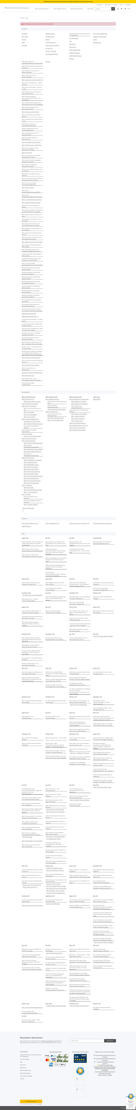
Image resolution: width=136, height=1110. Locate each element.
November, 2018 (50, 634)
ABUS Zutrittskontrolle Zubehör (77, 430)
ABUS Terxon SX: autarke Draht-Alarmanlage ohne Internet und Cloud (32, 555)
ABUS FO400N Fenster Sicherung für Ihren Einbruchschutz (31, 92)
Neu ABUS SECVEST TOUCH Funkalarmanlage (53, 717)
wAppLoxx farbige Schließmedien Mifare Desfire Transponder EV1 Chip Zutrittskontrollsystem (31, 679)
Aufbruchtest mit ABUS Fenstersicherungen (75, 804)
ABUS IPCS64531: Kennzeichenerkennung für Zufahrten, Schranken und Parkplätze (56, 574)
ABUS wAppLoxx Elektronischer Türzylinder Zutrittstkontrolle (30, 822)
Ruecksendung (97, 42)
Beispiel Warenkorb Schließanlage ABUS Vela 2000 (31, 287)
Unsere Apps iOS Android (52, 45)
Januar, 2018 (96, 668)
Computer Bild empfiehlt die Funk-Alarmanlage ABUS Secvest (78, 638)
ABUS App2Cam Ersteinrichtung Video (56, 888)
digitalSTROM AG (26, 526)
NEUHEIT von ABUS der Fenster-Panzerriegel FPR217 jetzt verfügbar (55, 685)
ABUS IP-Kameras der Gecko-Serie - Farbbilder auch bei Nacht (31, 583)
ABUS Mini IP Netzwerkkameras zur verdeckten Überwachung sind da (102, 887)
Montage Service (50, 36)
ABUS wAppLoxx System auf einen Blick (32, 242)
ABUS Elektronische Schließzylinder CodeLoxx (78, 410)
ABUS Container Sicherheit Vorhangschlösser (54, 414)
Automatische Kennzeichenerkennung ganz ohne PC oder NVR (32, 617)
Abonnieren (110, 1040)
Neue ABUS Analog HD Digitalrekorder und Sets (32, 881)
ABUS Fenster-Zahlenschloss (31, 469)
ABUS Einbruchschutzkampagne (78, 704)
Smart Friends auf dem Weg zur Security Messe (77, 738)
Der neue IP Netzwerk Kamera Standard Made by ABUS (32, 900)
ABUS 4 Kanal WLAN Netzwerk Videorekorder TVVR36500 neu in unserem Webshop (78, 723)
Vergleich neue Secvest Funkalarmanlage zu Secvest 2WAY (55, 989)
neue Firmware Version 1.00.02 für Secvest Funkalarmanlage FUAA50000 (31, 968)
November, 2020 (26, 593)
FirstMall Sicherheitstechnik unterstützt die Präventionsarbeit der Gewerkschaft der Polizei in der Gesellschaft (79, 991)
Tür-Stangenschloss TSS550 (53, 839)
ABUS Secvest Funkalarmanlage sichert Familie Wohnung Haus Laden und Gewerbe (32, 810)
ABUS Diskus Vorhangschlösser (55, 418)
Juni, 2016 (48, 785)
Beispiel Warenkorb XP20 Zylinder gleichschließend (31, 291)
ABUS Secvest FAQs (27, 152)
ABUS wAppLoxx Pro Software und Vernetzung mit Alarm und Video (31, 224)
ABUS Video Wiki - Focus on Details (55, 890)
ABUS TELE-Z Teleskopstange (31, 483)
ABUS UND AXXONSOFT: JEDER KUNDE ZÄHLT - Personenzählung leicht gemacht (56, 598)
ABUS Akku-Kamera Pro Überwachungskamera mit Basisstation (32, 62)
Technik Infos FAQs (51, 42)
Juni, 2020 (48, 593)
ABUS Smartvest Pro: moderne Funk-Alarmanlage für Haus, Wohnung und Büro (55, 543)
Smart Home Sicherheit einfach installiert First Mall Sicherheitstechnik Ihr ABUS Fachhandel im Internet (103, 718)
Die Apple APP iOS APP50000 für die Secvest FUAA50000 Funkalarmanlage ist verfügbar (79, 999)
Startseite (127, 4)
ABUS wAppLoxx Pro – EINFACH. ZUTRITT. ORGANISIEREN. (30, 600)
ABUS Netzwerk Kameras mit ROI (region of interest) (54, 800)
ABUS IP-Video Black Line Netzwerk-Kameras (31, 115)
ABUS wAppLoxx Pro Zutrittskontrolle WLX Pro (31, 233)
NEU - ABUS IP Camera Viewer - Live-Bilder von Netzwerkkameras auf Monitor (78, 612)
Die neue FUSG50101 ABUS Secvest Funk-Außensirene (102, 673)
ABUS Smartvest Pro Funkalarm (30, 404)
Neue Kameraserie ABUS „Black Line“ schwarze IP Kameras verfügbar (31, 611)
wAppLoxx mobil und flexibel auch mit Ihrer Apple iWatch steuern (32, 238)
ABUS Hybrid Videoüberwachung (32, 451)
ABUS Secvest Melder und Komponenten (28, 368)
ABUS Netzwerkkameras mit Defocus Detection (55, 822)
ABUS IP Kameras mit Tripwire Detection (53, 795)
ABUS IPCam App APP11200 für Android (32, 905)
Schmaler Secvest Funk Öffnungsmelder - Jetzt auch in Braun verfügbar (79, 624)
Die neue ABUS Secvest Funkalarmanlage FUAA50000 (29, 1012)
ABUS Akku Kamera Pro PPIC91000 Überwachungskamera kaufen (102, 542)
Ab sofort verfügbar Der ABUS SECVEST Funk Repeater (56, 701)
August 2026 (25, 538)
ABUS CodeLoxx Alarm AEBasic (79, 414)
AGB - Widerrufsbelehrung (100, 33)
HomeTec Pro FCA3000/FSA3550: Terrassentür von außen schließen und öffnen (56, 673)
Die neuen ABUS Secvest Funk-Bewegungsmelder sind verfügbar (55, 638)
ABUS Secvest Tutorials (28, 187)
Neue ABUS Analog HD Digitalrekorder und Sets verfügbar (56, 862)
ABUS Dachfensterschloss (30, 462)
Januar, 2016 (72, 866)
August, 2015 (72, 896)
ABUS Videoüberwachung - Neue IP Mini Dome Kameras (78, 630)
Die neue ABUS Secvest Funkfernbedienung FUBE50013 (101, 881)
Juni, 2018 (72, 634)
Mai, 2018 (95, 634)
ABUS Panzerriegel (28, 487)
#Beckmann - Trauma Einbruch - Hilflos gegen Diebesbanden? (79, 955)
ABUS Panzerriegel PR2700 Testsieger (56, 886)
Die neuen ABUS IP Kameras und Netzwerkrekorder (54, 900)
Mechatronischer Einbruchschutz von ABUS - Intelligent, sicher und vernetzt (32, 343)
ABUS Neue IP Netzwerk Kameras (55, 870)
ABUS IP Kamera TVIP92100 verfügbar (103, 942)
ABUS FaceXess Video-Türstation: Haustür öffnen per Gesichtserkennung (32, 550)
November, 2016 (26, 734)
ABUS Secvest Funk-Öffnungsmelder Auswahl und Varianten (31, 161)
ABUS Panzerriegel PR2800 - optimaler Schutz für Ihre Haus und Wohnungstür (56, 757)
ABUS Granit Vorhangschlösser (55, 420)
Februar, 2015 (25, 1003)
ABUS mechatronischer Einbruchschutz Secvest (32, 120)
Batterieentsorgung (74, 53)
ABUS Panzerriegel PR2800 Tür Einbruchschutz (30, 138)
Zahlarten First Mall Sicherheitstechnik (32, 372)
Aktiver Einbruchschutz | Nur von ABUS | (56, 738)
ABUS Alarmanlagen (27, 434)
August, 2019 (25, 607)
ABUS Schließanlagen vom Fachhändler (32, 841)
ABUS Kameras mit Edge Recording (55, 836)
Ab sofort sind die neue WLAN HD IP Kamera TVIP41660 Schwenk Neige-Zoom (102, 914)
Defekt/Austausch (50, 33)
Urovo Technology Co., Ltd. (52, 523)
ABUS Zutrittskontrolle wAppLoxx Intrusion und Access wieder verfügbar (79, 678)
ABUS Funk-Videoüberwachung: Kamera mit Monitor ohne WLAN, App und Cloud (56, 559)
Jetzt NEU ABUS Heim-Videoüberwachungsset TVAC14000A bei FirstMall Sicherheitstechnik (102, 907)
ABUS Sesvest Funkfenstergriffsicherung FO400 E (31, 191)
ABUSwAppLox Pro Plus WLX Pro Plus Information (31, 220)
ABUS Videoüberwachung (28, 441)
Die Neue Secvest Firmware (53, 884)
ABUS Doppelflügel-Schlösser (31, 464)
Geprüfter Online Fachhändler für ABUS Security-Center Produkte (32, 329)
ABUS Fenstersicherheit (28, 458)
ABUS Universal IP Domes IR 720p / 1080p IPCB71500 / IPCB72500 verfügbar (79, 876)
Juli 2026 (48, 538)
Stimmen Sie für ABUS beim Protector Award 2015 (79, 950)
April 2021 (72, 579)
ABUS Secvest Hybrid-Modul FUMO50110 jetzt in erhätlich (53, 611)
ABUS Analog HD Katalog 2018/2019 (31, 202)
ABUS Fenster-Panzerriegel (31, 467)
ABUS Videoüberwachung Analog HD (33, 449)
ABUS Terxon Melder (29, 412)
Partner (95, 39)
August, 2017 (25, 712)
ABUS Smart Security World (29, 438)
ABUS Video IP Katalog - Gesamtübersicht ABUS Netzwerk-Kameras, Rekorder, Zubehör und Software (102, 746)
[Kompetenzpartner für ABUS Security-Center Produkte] (105, 1068)
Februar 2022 (25, 579)
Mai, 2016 (71, 785)
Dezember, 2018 (26, 634)
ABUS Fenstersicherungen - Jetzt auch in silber (32, 88)
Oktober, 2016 (49, 734)
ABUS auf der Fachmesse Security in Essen (78, 749)
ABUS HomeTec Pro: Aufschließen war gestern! (79, 881)
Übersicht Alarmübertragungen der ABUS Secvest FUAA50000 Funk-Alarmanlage (55, 975)
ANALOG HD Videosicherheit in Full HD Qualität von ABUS (103, 764)
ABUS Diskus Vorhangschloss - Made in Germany (32, 83)
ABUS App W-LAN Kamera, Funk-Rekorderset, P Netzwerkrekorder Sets (79, 961)
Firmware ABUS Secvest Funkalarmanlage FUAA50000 (100, 950)
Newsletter (99, 4)
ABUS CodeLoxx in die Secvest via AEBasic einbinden (30, 71)
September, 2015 (50, 896)
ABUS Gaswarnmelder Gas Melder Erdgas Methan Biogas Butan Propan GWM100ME (31, 639)
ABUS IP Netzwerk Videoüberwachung (52, 406)
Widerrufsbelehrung (74, 50)
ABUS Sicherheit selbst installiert (30, 365)
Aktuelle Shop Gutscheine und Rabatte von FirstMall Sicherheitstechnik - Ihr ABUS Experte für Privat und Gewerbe (32, 353)
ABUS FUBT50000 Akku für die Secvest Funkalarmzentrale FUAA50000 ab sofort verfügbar (55, 982)
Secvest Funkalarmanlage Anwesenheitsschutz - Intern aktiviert (103, 770)
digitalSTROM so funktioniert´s (30, 316)
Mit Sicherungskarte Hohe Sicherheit (30, 497)
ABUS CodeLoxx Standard (78, 416)
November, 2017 (50, 697)
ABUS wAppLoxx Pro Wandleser (79, 404)
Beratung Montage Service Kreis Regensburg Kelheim (30, 338)
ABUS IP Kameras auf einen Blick (30, 112)
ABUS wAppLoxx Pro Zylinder (78, 401)
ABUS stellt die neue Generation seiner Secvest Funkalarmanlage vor (79, 985)
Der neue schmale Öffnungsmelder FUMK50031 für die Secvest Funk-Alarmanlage (31, 652)
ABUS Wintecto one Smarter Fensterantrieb (29, 430)
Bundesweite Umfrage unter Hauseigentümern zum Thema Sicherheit (54, 844)
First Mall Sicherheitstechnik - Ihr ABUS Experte (32, 320)
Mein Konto (108, 4)
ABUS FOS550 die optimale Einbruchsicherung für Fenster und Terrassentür (31, 98)
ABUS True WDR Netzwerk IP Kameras (32, 199)
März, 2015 (96, 945)
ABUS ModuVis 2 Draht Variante (32, 421)
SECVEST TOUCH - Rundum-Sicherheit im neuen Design (32, 347)
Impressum (72, 44)
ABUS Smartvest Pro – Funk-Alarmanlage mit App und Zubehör (31, 379)
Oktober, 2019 (97, 593)
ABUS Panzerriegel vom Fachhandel (31, 142)
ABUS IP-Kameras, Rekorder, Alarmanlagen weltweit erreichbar (31, 833)
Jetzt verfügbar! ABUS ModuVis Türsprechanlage (54, 589)
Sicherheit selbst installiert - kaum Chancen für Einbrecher (31, 1020)
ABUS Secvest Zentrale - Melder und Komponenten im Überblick (102, 758)
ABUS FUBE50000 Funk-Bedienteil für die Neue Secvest (103, 966)
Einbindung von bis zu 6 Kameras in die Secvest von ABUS (56, 880)
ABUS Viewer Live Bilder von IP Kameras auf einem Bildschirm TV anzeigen (32, 210)
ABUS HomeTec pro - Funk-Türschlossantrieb (53, 789)
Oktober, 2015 (25, 896)
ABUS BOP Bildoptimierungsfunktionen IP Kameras (32, 67)
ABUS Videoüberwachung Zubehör (56, 409)
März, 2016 (25, 866)
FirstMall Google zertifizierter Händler (56, 1006)
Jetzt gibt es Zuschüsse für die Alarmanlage (53, 950)
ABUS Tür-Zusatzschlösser (30, 492)
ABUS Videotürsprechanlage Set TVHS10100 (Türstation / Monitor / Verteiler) (31, 623)
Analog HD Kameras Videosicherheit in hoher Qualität (32, 255)
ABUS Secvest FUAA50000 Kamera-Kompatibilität (55, 875)
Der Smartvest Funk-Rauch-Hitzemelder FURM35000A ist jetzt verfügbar (79, 757)
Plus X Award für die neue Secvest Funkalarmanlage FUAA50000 (102, 955)
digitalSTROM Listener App (29, 313)
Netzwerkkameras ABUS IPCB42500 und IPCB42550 (103, 870)
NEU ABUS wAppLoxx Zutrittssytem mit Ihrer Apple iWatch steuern (32, 673)
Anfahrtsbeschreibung (75, 56)
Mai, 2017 (48, 712)
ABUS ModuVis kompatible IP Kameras (31, 426)
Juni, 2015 (24, 945)
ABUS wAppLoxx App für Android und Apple (32, 215)
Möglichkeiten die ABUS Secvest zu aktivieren (31, 174)
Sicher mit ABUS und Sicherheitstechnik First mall (32, 361)
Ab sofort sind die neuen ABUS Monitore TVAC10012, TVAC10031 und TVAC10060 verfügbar (103, 932)
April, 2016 (96, 785)
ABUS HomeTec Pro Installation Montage (30, 738)
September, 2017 (97, 697)
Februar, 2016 (49, 866)
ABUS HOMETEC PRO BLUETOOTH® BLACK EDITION (55, 583)
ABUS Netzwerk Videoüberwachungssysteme (31, 446)
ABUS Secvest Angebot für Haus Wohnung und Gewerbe (30, 148)
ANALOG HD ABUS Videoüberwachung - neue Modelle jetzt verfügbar (56, 680)
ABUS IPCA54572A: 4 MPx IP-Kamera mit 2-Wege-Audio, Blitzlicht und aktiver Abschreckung (32, 543)
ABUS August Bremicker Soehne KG (102, 523)
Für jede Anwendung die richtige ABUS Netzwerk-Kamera (32, 324)
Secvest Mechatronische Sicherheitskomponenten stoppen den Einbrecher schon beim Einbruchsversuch (32, 791)
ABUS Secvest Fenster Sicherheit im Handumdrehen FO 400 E (31, 156)
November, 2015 (97, 866)
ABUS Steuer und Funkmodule (77, 427)
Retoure (48, 39)
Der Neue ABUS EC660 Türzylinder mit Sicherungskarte (56, 850)
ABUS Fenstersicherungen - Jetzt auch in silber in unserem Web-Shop (55, 751)
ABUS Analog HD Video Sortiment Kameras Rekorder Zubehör (101, 753)
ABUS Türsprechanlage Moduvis (30, 419)
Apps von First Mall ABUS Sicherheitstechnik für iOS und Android (32, 264)
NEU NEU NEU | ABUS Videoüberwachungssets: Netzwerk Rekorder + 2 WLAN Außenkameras (55, 745)
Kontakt (115, 4)
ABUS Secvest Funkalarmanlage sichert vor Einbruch (32, 170)
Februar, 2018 (73, 668)
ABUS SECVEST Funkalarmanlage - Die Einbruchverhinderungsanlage (79, 701)
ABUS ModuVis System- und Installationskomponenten (29, 124)
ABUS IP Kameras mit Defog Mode (55, 809)
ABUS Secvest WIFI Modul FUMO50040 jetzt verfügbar (32, 701)
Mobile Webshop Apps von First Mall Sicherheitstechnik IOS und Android (102, 724)
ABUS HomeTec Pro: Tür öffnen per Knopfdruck (78, 870)
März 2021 (96, 579)
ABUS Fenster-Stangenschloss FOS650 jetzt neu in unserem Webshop (79, 730)
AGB (70, 41)
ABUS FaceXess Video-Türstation (32, 401)
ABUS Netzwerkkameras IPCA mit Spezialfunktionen (30, 134)
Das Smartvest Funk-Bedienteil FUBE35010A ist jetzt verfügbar (77, 763)
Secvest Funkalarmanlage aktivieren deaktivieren (102, 775)
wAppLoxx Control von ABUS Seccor (31, 885)
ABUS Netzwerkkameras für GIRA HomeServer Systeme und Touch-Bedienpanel (78, 967)
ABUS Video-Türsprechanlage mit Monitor (30, 206)
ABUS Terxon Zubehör (29, 417)
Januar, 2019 (96, 607)
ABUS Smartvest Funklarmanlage (102, 787)
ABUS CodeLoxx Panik (76, 421)
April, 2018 (24, 668)
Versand (39, 1104)
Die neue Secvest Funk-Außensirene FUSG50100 (31, 744)
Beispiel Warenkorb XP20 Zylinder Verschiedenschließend (31, 296)
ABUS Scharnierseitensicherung (32, 480)
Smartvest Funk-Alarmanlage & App (55, 893)
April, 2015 (72, 945)
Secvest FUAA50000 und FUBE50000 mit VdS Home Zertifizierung (79, 906)
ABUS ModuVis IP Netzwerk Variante (33, 424)
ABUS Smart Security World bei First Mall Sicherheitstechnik (78, 797)
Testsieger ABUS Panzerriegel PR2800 (32, 595)
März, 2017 (96, 712)
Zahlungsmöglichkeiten (52, 54)
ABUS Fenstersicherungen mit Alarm (33, 476)
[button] (118, 9)
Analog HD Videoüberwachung (54, 868)
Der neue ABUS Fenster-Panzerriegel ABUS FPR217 (31, 300)
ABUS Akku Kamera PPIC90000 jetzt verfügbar (102, 597)
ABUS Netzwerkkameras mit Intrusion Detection (55, 806)
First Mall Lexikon (73, 38)
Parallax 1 (48, 61)
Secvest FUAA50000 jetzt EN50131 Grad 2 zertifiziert (32, 870)
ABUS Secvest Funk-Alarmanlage (32, 436)
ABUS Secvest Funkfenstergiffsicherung (32, 1007)
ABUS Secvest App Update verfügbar (103, 636)
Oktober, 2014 (97, 1003)
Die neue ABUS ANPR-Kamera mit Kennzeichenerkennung (30, 305)
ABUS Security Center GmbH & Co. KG (79, 523)
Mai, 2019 (48, 607)
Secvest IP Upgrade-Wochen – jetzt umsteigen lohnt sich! (102, 708)
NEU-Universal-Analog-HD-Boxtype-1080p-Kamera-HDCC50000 (31, 955)
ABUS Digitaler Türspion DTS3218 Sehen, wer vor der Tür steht (30, 646)
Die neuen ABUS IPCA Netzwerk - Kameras (54, 856)
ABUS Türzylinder (26, 494)
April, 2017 (72, 712)
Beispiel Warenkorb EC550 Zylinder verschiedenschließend (31, 273)
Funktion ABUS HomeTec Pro (29, 887)
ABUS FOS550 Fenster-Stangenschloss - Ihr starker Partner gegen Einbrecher (103, 738)
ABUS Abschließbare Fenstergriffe (33, 460)
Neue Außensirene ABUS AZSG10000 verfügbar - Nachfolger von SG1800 (102, 781)
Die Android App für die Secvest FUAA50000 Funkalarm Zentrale (101, 961)
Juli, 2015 (95, 896)
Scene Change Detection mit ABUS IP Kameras (55, 816)
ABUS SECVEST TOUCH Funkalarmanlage (28, 717)
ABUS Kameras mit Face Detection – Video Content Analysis (55, 833)
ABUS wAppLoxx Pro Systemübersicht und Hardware (31, 229)
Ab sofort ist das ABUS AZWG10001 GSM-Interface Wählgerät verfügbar (102, 939)
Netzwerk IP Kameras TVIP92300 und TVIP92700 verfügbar (31, 950)
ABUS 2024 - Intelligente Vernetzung (79, 753)
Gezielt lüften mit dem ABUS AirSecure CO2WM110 (103, 583)
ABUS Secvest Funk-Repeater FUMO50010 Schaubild (29, 165)
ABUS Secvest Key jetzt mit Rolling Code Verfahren (79, 717)
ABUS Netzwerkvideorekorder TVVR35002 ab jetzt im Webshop (77, 979)
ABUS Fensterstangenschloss (31, 478)
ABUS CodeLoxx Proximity (78, 418)
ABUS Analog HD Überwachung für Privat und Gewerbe (31, 828)
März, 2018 (48, 668)
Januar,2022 (49, 579)
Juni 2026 (71, 538)
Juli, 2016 (24, 785)
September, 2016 (73, 734)
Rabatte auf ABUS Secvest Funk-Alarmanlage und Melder (30, 664)
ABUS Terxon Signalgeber (30, 414)
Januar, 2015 (49, 1003)
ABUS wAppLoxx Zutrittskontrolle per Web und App (31, 245)
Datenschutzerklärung (47, 1041)
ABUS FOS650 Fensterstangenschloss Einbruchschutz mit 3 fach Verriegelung (32, 103)
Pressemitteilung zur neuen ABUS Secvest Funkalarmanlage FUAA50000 (79, 974)
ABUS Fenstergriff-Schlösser (31, 474)
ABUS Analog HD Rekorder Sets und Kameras (31, 876)
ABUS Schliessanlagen (28, 508)
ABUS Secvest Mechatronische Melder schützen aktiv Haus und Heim (32, 179)
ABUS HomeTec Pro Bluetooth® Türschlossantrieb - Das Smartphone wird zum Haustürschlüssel (79, 584)
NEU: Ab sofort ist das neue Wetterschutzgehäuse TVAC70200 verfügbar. (30, 962)
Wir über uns (49, 48)
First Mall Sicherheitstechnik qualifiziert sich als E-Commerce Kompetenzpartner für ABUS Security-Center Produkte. (79, 691)
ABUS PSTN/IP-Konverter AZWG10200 (31, 145)
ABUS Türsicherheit (27, 485)
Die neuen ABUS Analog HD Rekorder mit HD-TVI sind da (55, 963)
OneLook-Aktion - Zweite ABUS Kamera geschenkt (32, 658)
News (121, 4)
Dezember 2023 (97, 538)
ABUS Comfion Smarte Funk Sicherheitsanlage (29, 76)
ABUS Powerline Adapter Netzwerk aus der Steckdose (103, 611)
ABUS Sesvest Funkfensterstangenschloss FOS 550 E (32, 195)
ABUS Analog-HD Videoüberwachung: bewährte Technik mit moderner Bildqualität (55, 567)
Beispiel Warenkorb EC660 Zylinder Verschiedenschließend (31, 282)
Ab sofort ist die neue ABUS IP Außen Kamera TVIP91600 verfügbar (103, 926)
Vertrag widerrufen (31, 1101)
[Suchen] (113, 8)
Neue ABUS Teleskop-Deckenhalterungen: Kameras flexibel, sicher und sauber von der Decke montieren (56, 551)
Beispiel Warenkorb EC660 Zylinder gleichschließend (31, 277)
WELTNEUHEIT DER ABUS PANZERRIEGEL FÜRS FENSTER (77, 684)
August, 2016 (96, 734)
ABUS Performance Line (28, 375)
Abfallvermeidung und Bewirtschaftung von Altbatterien (79, 34)
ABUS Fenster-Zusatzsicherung (32, 471)
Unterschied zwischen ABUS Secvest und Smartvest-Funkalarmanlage (31, 798)
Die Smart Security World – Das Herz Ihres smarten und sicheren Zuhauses (32, 309)
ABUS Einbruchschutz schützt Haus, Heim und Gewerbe (31, 845)
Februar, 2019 (73, 607)
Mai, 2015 (48, 945)
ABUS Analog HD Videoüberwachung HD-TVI (57, 402)
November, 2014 (73, 1003)
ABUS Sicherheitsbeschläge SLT (77, 423)
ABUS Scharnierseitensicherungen (33, 490)
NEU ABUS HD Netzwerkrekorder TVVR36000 (101, 1008)
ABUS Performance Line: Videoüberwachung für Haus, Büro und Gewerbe (79, 543)
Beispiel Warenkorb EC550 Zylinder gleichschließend (31, 268)
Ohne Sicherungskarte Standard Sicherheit (32, 501)
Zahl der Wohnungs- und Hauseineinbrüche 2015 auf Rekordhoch (76, 790)
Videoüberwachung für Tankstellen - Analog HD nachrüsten (31, 334)
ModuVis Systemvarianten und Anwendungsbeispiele (30, 129)
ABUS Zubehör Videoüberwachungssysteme (31, 454)
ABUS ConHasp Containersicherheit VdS (32, 80)
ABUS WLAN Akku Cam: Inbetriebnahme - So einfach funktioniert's (79, 597)
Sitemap (71, 58)
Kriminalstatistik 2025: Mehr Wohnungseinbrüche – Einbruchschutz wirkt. (79, 550)
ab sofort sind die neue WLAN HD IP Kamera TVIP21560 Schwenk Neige (102, 920)
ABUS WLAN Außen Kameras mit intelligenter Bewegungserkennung (31, 250)
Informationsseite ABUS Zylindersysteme (28, 383)
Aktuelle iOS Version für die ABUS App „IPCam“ (56, 969)
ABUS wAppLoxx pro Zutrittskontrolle (79, 399)
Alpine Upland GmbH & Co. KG (30, 523)
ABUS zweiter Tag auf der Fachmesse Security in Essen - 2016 (79, 744)
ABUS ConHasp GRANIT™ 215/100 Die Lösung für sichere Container (32, 817)
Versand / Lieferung (51, 51)
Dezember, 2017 (26, 697)
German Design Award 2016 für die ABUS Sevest (102, 876)
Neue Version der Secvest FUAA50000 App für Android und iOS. (103, 900)
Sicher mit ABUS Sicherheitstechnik (31, 357)
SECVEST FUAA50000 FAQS (53, 904)
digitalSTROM (96, 399)
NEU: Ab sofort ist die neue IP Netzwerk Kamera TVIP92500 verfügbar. (79, 900)
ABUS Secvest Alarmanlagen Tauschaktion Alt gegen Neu (100, 589)
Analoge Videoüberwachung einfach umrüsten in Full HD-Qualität (31, 259)
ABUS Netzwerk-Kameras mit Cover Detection (55, 827)
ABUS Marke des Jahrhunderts (54, 953)
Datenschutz (72, 47)
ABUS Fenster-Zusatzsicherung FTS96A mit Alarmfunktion (79, 673)
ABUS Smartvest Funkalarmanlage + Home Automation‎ (31, 804)
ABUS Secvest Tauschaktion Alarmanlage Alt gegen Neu (29, 183)
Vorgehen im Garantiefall (99, 36)
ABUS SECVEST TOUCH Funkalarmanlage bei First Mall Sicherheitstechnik (101, 702)
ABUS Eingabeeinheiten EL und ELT (78, 425)
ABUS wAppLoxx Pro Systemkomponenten (76, 407)
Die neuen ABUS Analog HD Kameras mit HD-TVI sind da (55, 958)
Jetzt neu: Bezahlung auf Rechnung (79, 1006)
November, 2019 (73, 593)
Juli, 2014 (24, 1016)
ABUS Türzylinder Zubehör (31, 504)
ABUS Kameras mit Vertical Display (55, 812)
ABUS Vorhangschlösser (52, 411)
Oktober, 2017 (73, 697)
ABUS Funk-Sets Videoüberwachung (33, 443)
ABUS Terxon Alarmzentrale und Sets (32, 409)
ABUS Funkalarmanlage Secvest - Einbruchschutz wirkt (30, 108)
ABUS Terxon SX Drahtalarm (29, 406)
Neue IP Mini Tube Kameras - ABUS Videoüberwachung (78, 619)
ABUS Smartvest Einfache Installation (79, 800)
